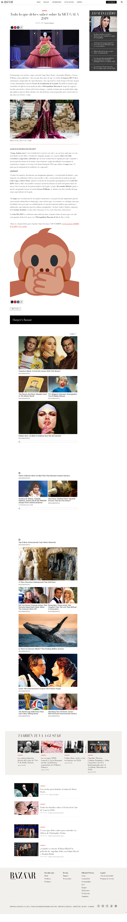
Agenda (79, 2)
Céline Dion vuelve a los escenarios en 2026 (74, 759)
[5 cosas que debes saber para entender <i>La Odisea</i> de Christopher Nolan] (26, 831)
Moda (39, 2)
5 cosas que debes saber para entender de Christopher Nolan (58, 832)
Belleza (46, 2)
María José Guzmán (53, 794)
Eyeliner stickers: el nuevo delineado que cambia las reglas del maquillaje (104, 36)
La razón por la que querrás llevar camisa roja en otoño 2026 (104, 67)
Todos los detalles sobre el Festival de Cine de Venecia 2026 (59, 809)
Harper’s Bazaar (49, 23)
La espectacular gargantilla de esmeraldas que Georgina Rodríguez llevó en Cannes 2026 (104, 59)
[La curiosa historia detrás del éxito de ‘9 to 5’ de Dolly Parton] (28, 747)
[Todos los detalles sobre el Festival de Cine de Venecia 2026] (26, 808)
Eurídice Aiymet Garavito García (56, 813)
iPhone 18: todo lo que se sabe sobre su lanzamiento (103, 52)
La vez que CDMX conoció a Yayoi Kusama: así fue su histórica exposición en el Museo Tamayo (51, 763)
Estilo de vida (69, 2)
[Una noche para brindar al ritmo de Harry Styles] (26, 790)
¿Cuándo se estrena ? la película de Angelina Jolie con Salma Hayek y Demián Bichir (59, 851)
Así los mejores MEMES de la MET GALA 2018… (44, 225)
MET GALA (15, 309)
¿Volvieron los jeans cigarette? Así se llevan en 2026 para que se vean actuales (104, 44)
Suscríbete (111, 2)
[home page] (8, 2)
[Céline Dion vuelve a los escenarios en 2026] (75, 747)
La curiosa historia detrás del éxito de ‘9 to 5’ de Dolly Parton (28, 760)
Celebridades (56, 2)
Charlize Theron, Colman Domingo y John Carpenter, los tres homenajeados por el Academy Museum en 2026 (98, 764)
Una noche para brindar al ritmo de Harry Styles (58, 790)
